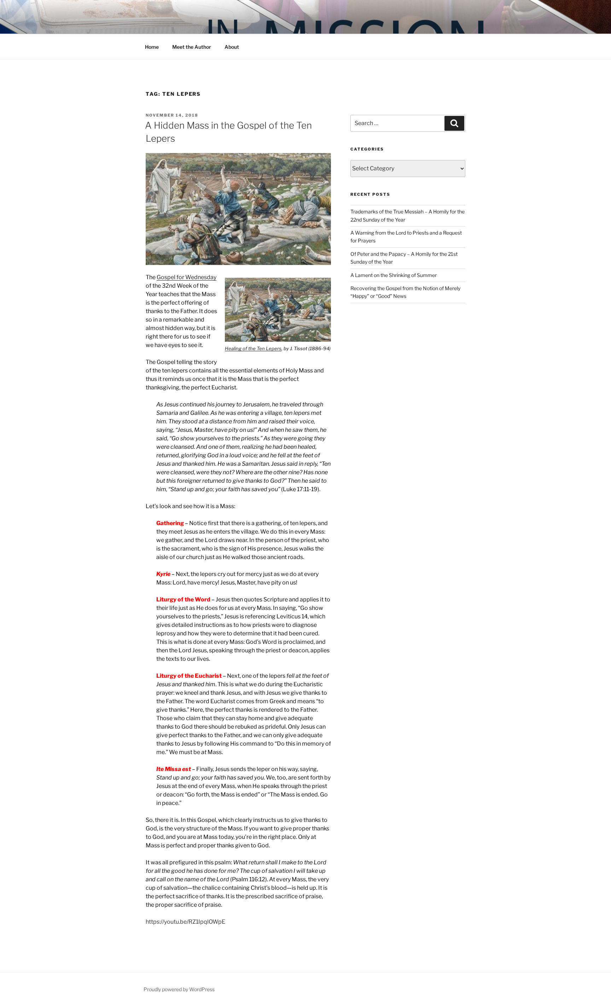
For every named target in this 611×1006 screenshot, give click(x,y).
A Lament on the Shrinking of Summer (393, 275)
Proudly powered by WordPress (179, 989)
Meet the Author (191, 47)
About (232, 47)
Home (152, 47)
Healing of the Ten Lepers (253, 348)
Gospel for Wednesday (186, 277)
